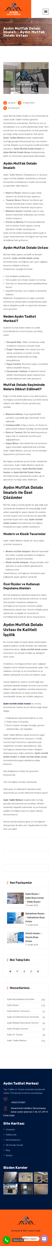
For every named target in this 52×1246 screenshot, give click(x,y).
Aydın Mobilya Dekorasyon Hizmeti (23, 1023)
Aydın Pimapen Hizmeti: (18, 1028)
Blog (8, 1150)
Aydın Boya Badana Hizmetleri (20, 999)
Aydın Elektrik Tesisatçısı (18, 1011)
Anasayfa (10, 1129)
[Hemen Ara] (6, 1240)
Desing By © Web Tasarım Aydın (25, 1230)
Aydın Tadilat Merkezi (13, 800)
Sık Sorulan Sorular (14, 1145)
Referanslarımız (13, 1140)
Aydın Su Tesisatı (15, 1034)
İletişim (9, 1155)
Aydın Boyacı (13, 1005)
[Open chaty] (44, 1238)
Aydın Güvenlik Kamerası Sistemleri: (23, 1017)
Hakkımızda (11, 1134)
